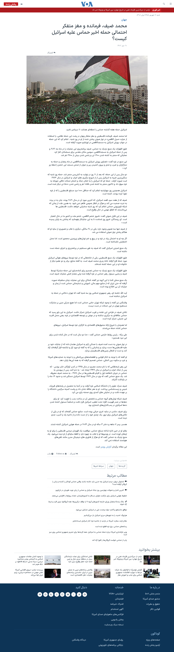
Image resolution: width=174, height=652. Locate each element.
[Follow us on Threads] (56, 594)
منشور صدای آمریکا (151, 599)
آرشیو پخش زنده (152, 645)
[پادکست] (45, 594)
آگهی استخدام (117, 609)
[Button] (51, 52)
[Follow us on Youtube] (68, 594)
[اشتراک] (40, 594)
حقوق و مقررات (153, 604)
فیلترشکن (119, 599)
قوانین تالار (155, 609)
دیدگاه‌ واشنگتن (79, 640)
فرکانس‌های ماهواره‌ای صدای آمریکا (107, 614)
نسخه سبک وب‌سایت (113, 624)
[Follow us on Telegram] (79, 594)
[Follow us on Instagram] (62, 594)
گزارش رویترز (105, 447)
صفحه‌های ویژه (153, 640)
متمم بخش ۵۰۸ (152, 593)
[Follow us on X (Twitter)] (73, 594)
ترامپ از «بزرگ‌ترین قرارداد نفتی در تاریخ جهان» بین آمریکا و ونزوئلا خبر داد (121, 10)
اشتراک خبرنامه (116, 604)
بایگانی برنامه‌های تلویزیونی (110, 645)
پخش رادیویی (117, 619)
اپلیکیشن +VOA (116, 593)
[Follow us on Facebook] (85, 594)
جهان (124, 20)
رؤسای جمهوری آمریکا (113, 640)
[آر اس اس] (51, 594)
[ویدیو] (21, 4)
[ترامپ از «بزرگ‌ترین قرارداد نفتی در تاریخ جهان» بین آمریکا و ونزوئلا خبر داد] (152, 560)
